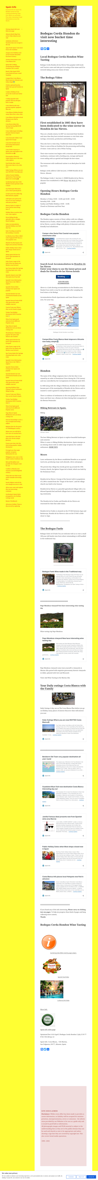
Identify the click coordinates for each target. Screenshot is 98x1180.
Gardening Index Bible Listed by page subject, (63, 953)
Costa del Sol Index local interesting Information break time (13, 144)
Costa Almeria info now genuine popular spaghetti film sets (13, 107)
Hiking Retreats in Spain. (53, 407)
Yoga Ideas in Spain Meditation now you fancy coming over (13, 328)
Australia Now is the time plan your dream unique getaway (13, 438)
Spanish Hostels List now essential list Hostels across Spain (14, 295)
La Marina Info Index (63, 1000)
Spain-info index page (47, 1030)
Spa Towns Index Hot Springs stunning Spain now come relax (14, 270)
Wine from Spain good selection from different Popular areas (13, 321)
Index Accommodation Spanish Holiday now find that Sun (13, 226)
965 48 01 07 (73, 181)
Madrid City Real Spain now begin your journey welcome (14, 243)
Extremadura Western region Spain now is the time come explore (14, 158)
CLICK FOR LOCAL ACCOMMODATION (63, 282)
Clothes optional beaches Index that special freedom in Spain (14, 87)
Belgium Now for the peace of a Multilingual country (14, 427)
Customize (71, 1177)
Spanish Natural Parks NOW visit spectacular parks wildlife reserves (14, 302)
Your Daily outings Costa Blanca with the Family (63, 687)
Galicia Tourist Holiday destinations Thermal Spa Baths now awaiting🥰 (13, 177)
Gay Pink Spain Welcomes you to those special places (13, 189)
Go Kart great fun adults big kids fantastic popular (14, 194)
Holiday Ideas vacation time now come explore (14, 213)
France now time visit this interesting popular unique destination (14, 445)
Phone (66, 181)
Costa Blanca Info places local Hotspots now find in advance (14, 119)
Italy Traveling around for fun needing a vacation (13, 232)
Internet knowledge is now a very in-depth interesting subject (14, 421)
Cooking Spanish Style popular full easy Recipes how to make (13, 100)
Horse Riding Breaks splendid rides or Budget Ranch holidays (13, 219)
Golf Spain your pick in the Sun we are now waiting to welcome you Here (13, 200)
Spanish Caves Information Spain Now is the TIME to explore (13, 282)
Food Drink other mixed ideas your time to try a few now (14, 165)
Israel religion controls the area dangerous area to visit (14, 483)
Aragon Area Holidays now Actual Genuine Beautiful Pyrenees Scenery (13, 54)
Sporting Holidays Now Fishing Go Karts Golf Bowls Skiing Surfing (14, 389)
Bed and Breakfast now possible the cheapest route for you (14, 463)
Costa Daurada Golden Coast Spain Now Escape (14, 138)
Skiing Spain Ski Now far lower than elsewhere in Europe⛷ (13, 256)
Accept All (91, 1177)
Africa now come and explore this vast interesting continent (14, 489)
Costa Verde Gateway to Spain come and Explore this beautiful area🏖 (14, 151)
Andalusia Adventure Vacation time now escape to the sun (14, 42)
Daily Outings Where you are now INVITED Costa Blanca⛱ (14, 171)
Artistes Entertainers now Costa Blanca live (13, 60)
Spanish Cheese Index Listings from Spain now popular (13, 288)
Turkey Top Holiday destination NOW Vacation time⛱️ (13, 314)
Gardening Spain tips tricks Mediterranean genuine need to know (14, 183)
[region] (49, 1175)
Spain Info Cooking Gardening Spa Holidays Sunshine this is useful (13, 66)
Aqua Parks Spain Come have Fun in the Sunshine (14, 48)
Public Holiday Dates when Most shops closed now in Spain (14, 249)
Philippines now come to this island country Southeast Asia (14, 458)
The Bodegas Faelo (51, 528)
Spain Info (11, 7)
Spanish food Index (63, 977)
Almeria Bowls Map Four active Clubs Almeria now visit (13, 36)
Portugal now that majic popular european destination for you (13, 452)
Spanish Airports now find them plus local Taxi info (13, 276)
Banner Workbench (11, 501)
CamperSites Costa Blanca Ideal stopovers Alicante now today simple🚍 (14, 80)
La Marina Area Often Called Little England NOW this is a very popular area (14, 237)
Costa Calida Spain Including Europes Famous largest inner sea (14, 133)
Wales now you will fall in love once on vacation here (13, 432)
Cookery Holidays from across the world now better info (14, 93)
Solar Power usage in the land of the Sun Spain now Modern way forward (13, 263)
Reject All (81, 1177)
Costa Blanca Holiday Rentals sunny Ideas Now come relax (14, 113)
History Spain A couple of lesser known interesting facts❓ (13, 207)
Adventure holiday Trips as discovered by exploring (14, 505)
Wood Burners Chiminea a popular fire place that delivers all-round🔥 (13, 334)
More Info (44, 1009)
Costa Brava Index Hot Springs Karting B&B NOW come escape (13, 126)
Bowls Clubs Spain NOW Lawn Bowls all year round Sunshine (13, 73)
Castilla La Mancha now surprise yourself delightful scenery (14, 470)
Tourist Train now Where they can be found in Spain (13, 308)
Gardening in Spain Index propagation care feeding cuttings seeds (13, 496)
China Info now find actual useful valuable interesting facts (13, 477)
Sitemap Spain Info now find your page (13, 30)
